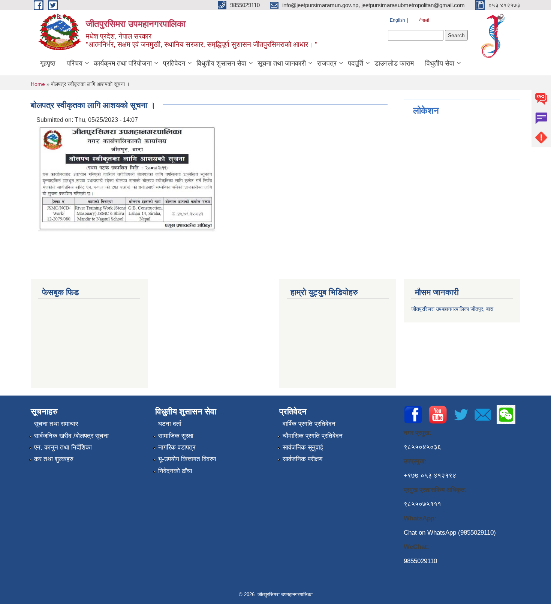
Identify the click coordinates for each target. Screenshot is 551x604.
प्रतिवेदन (174, 63)
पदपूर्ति (355, 63)
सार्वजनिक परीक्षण (302, 459)
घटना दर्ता (169, 423)
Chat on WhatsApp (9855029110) (450, 532)
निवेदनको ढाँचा (175, 471)
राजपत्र (327, 63)
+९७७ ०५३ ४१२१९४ (430, 475)
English (397, 20)
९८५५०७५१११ (422, 504)
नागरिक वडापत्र (176, 447)
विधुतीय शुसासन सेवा (221, 63)
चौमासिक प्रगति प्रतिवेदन (313, 435)
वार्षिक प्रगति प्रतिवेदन (309, 423)
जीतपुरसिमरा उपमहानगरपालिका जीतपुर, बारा (452, 309)
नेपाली (424, 20)
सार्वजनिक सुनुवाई (303, 447)
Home (38, 84)
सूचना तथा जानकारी (282, 63)
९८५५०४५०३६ (422, 447)
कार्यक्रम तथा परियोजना (123, 63)
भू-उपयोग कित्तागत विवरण (187, 459)
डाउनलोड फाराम (394, 63)
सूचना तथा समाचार (56, 423)
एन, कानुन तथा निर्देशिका (63, 447)
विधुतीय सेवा (439, 63)
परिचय (74, 63)
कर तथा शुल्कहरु (53, 459)
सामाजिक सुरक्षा (175, 435)
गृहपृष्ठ (47, 63)
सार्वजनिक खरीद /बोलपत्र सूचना (71, 435)
